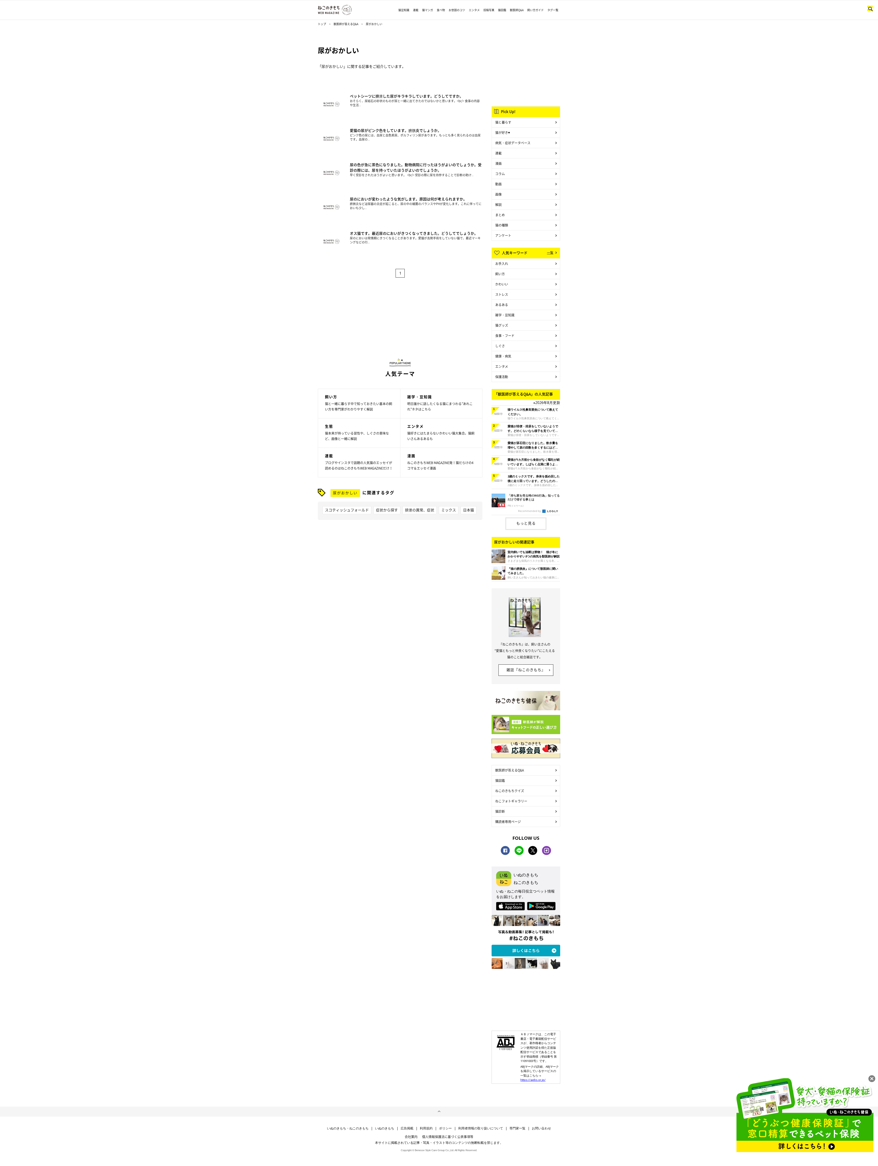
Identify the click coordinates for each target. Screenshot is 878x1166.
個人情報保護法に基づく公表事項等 (447, 1136)
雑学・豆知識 (504, 315)
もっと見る (526, 523)
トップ (322, 24)
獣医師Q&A (517, 10)
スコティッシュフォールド (347, 510)
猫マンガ (427, 10)
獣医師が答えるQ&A (346, 24)
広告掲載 (407, 1128)
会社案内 (411, 1136)
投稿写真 (488, 10)
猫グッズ (501, 325)
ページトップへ (439, 1112)
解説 (498, 204)
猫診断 (500, 811)
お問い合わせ (541, 1128)
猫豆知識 (403, 10)
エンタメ (474, 10)
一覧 (550, 252)
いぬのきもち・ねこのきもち (348, 1128)
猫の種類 (501, 225)
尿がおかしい (345, 492)
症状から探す (387, 510)
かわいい (501, 284)
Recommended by (530, 511)
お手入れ (501, 263)
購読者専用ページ (508, 821)
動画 (498, 184)
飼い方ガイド (535, 10)
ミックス (448, 510)
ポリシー (445, 1128)
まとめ (500, 214)
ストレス (501, 294)
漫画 (498, 163)
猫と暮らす (503, 122)
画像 (498, 194)
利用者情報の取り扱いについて (480, 1128)
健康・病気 (503, 356)
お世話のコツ (457, 10)
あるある (501, 304)
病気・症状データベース (512, 142)
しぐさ (500, 345)
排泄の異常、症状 (419, 510)
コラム (500, 173)
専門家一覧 (517, 1128)
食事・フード (504, 335)
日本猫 (468, 510)
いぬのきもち (384, 1128)
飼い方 (500, 273)
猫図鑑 (502, 10)
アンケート (503, 235)
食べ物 (441, 10)
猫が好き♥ (502, 132)
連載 (415, 10)
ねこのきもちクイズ (509, 790)
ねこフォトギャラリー (511, 801)
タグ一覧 (552, 10)
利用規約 (426, 1128)
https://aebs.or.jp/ (533, 1080)
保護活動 (501, 376)
